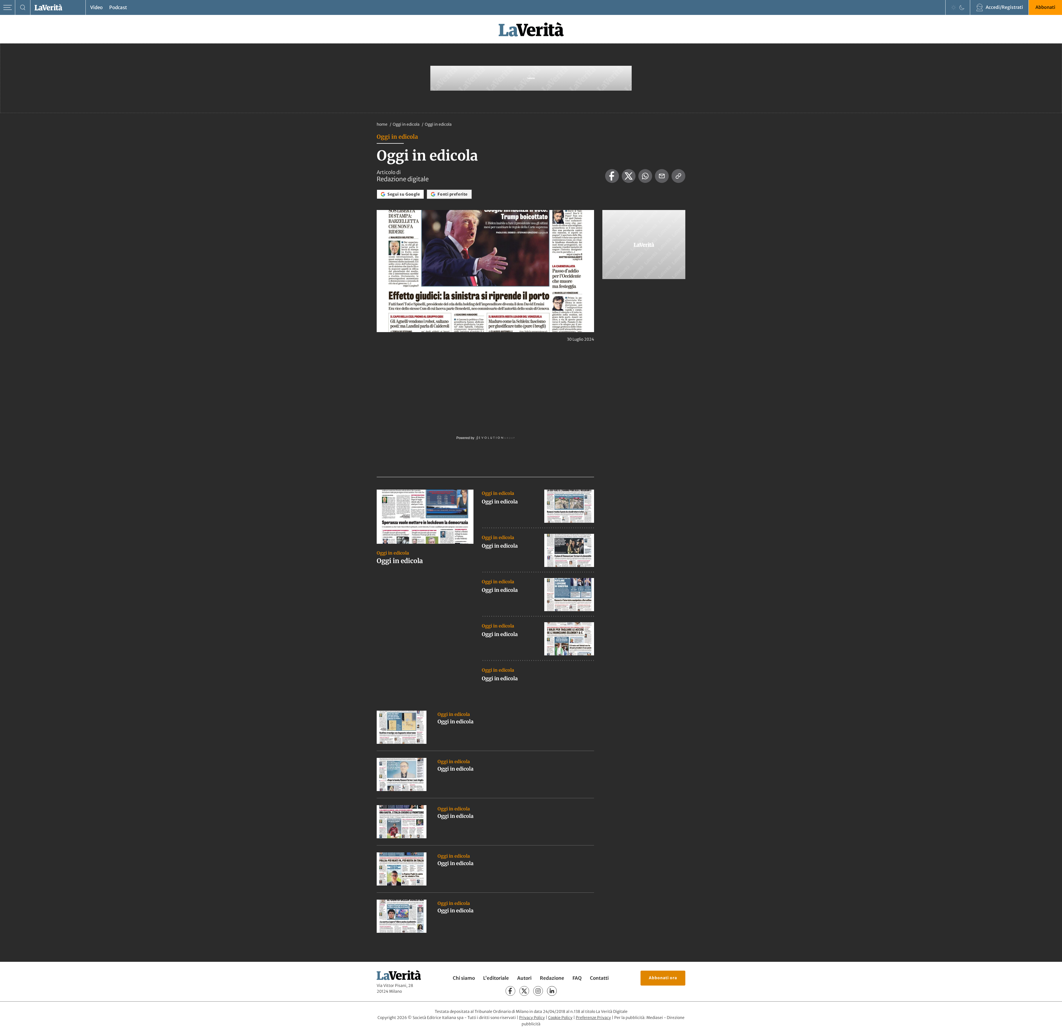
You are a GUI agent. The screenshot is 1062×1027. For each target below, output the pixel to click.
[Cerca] (22, 7)
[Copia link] (678, 176)
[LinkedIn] (552, 991)
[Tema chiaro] (953, 7)
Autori (524, 978)
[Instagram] (538, 991)
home (382, 124)
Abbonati (1045, 7)
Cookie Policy (560, 1017)
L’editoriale (496, 978)
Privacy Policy (532, 1017)
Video (96, 7)
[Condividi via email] (662, 176)
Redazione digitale (403, 179)
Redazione (552, 978)
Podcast (118, 7)
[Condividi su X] (629, 176)
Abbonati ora (663, 977)
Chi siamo (464, 978)
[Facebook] (510, 991)
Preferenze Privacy (593, 1017)
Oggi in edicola (406, 124)
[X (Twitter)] (524, 991)
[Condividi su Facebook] (612, 176)
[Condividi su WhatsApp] (645, 176)
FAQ (577, 978)
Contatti (599, 978)
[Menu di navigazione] (7, 7)
